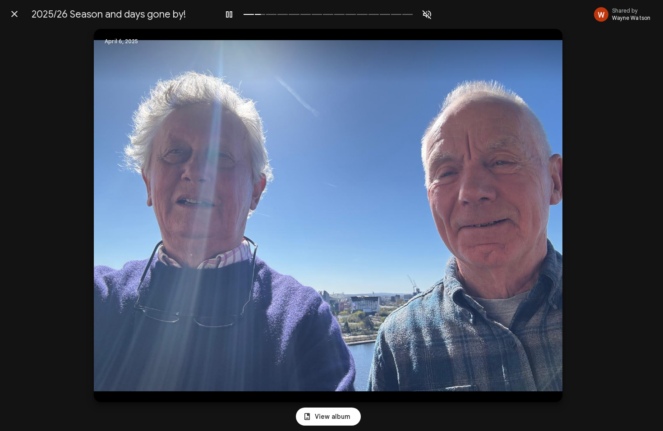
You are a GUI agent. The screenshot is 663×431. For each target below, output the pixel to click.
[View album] (328, 417)
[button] (119, 215)
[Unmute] (427, 14)
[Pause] (229, 14)
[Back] (14, 14)
